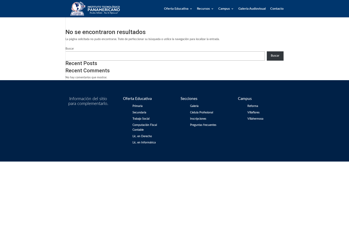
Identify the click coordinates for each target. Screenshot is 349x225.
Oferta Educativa (176, 8)
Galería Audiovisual (252, 8)
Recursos (203, 8)
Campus (224, 8)
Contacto (277, 8)
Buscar (69, 48)
